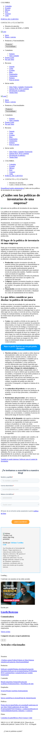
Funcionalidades (11, 46)
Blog (2, 682)
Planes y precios (10, 37)
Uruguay (25, 718)
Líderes (14, 660)
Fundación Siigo (13, 662)
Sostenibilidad (24, 662)
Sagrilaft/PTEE (10, 709)
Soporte (33, 698)
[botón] (7, 96)
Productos (9, 44)
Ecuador (10, 718)
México (16, 718)
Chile (30, 718)
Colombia (4, 718)
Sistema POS (27, 671)
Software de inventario (15, 671)
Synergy (3, 691)
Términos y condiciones (23, 709)
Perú (20, 718)
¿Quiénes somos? (6, 660)
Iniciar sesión (5, 698)
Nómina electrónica (19, 669)
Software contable (7, 669)
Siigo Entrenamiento (21, 691)
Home (3, 188)
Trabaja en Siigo (22, 660)
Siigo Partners (14, 682)
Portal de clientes (25, 698)
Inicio (7, 35)
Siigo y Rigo (20, 684)
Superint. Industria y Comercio (22, 711)
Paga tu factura (14, 698)
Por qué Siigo (9, 59)
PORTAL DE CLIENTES (10, 19)
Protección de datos (7, 705)
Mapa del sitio (29, 684)
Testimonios (12, 684)
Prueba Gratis (9, 57)
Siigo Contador (16, 673)
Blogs (7, 188)
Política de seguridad (21, 705)
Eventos (6, 682)
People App (10, 691)
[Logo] (3, 32)
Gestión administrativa (16, 188)
